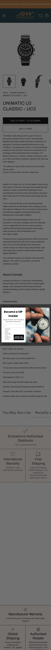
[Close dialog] (47, 309)
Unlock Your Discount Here (19, 337)
